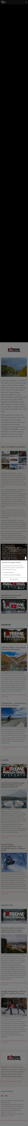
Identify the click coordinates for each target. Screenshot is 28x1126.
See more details (14, 579)
